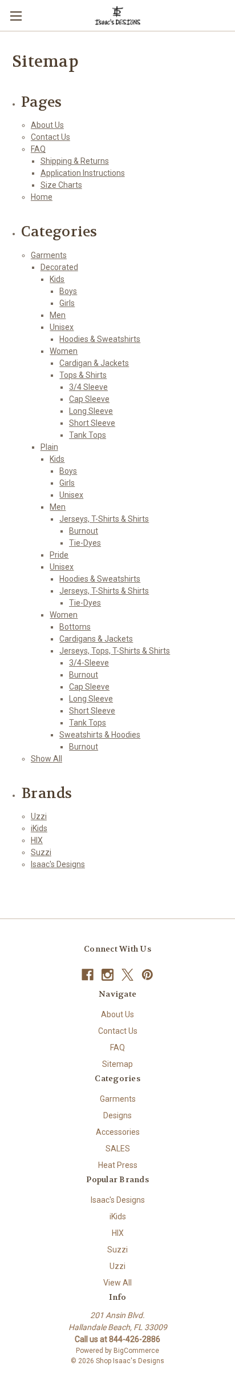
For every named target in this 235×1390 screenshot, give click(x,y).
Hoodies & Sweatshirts (99, 339)
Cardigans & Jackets (96, 638)
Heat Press (117, 1165)
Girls (67, 303)
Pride (59, 554)
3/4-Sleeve (89, 662)
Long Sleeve (91, 411)
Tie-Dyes (85, 542)
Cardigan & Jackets (94, 363)
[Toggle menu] (15, 15)
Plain (49, 447)
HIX (37, 840)
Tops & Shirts (83, 375)
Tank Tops (87, 435)
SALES (118, 1148)
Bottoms (75, 626)
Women (64, 351)
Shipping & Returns (74, 161)
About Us (47, 125)
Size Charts (61, 185)
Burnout (83, 530)
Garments (49, 255)
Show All (46, 758)
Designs (117, 1115)
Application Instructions (82, 173)
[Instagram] (108, 975)
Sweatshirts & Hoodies (99, 734)
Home (41, 197)
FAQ (38, 149)
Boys (68, 291)
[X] (127, 975)
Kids (57, 279)
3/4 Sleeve (88, 387)
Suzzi (41, 852)
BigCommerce (136, 1351)
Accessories (118, 1132)
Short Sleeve (92, 423)
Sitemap (117, 1064)
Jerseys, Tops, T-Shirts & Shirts (114, 650)
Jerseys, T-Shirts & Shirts (104, 518)
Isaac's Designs (58, 864)
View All (117, 1282)
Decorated (59, 267)
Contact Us (50, 137)
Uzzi (39, 816)
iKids (39, 828)
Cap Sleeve (89, 399)
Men (58, 315)
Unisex (62, 327)
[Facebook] (88, 975)
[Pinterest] (147, 975)
